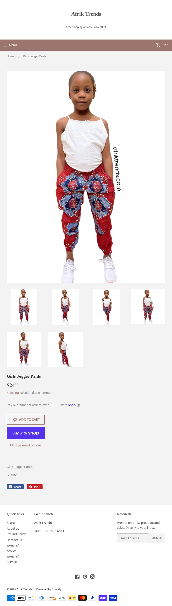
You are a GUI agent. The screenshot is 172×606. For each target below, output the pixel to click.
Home (10, 56)
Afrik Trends (86, 14)
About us (13, 528)
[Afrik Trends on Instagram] (92, 577)
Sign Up (157, 538)
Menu (13, 45)
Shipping (13, 392)
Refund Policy (16, 534)
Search (11, 522)
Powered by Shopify (48, 589)
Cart (165, 45)
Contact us (14, 540)
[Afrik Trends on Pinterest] (85, 577)
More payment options (25, 445)
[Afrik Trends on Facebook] (77, 577)
